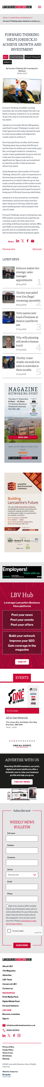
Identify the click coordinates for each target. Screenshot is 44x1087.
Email (9, 881)
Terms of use (7, 1053)
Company (11, 857)
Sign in (5, 1018)
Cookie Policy (7, 1050)
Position (10, 845)
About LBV (7, 966)
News (6, 57)
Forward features (10, 1006)
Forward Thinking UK (32, 57)
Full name (11, 833)
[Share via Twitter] (22, 240)
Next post (37, 249)
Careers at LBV (9, 984)
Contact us (7, 988)
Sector (10, 869)
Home (5, 18)
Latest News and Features (20, 18)
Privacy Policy (8, 1047)
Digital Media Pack (11, 1001)
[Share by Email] (32, 241)
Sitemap (5, 1059)
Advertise (6, 975)
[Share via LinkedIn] (17, 240)
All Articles (7, 1056)
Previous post (8, 249)
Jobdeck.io (7, 62)
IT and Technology (16, 57)
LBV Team (7, 979)
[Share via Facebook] (27, 240)
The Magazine (9, 971)
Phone (9, 894)
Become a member (11, 1014)
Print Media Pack (10, 997)
